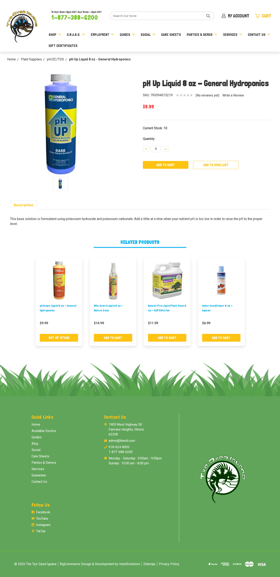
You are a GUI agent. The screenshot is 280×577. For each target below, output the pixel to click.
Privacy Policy (169, 564)
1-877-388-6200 (74, 17)
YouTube (42, 518)
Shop (52, 34)
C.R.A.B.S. (73, 34)
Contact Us (256, 34)
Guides (125, 34)
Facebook (43, 512)
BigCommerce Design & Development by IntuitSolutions (100, 564)
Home (36, 424)
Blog (35, 444)
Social (146, 34)
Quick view (59, 280)
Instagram (43, 525)
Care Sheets (171, 34)
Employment (100, 34)
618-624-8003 (119, 447)
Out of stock (59, 338)
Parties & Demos (200, 34)
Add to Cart (113, 338)
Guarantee (39, 475)
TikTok (41, 531)
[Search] (208, 15)
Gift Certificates (63, 45)
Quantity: (149, 139)
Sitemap (149, 564)
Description (23, 205)
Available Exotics (44, 431)
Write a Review (233, 95)
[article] (59, 301)
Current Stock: (155, 128)
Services (230, 34)
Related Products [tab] (140, 242)
